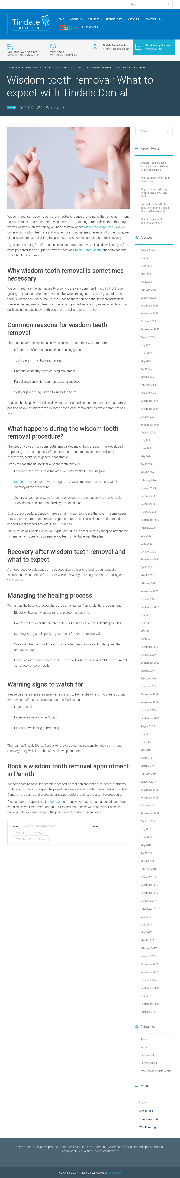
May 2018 (146, 845)
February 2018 (149, 869)
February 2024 (149, 480)
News (144, 1047)
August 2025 (148, 337)
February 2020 (149, 678)
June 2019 (146, 742)
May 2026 (146, 273)
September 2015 (150, 1004)
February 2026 (149, 289)
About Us (76, 19)
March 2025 (147, 377)
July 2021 (146, 615)
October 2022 (148, 551)
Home (60, 19)
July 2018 (146, 829)
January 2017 (148, 956)
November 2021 (149, 591)
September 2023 (150, 519)
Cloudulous (114, 1172)
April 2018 (146, 853)
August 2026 (148, 250)
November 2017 (149, 892)
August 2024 (148, 432)
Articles (133, 19)
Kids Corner (65, 27)
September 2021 (150, 607)
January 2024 (148, 488)
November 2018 (149, 797)
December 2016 (149, 964)
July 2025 (146, 345)
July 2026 (146, 258)
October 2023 (148, 512)
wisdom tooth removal (30, 839)
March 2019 (147, 765)
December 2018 (149, 789)
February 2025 (149, 385)
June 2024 (146, 448)
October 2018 (148, 805)
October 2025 (148, 321)
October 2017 (148, 900)
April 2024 (146, 464)
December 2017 (149, 885)
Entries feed (146, 1110)
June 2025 (146, 353)
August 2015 (148, 1011)
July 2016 (146, 996)
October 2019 (148, 710)
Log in (142, 1102)
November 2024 (149, 408)
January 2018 (148, 877)
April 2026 (146, 281)
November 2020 (149, 646)
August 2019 (148, 726)
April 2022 (146, 567)
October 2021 (148, 599)
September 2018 (150, 813)
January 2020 (148, 686)
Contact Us (152, 19)
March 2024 (147, 472)
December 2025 (149, 305)
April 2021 (146, 638)
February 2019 (149, 773)
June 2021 (146, 623)
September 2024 (150, 424)
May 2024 (146, 456)
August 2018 (148, 821)
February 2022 (149, 583)
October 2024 (148, 416)
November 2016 (149, 972)
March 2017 (147, 940)
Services (93, 19)
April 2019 (146, 758)
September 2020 (150, 662)
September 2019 (150, 718)
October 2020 (148, 654)
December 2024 (149, 400)
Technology (114, 19)
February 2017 (149, 948)
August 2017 (148, 908)
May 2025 (146, 361)
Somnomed (147, 1055)
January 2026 (148, 297)
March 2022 (147, 575)
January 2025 (148, 392)
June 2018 (146, 837)
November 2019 (149, 702)
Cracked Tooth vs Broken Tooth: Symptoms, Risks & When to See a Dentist (155, 208)
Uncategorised (149, 1063)
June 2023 (146, 543)
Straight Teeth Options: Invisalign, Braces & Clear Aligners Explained (154, 166)
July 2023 (146, 535)
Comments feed (148, 1119)
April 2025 (146, 369)
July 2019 (146, 734)
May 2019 (146, 750)
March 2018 (147, 861)
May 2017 (146, 932)
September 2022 (150, 559)
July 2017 (146, 916)
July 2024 (146, 440)
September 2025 (150, 329)
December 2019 (149, 694)
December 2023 (149, 496)
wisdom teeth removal (30, 832)
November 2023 (149, 504)
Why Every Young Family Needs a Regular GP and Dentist (154, 193)
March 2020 (147, 670)
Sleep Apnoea (89, 27)
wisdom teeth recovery (40, 826)
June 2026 (146, 266)
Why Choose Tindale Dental (156, 1071)
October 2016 (148, 980)
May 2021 (146, 631)
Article (11, 108)
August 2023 (148, 527)
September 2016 (150, 988)
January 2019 (148, 781)
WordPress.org (147, 1127)
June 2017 (146, 924)
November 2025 (149, 313)
